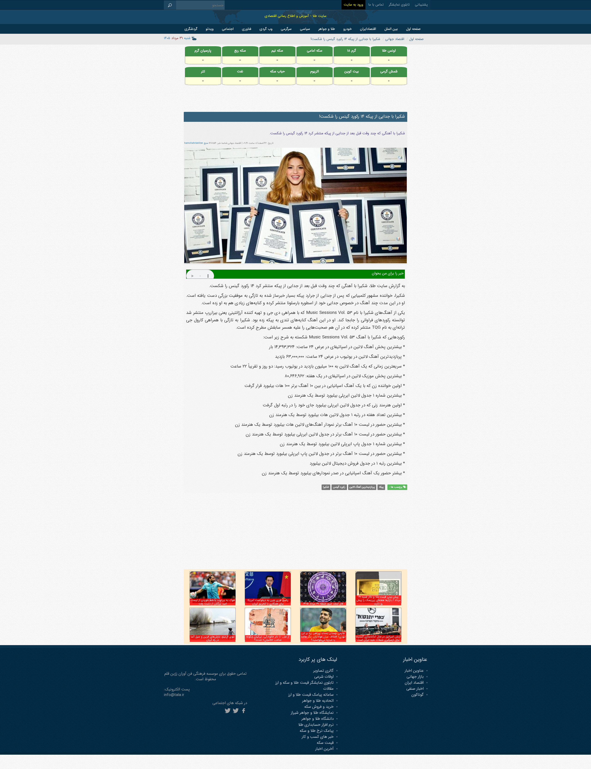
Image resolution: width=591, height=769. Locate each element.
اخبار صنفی (415, 689)
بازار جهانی (415, 677)
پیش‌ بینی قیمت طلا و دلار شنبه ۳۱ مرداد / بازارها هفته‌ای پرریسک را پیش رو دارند (378, 600)
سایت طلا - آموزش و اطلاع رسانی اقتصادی (295, 15)
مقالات (328, 689)
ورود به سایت (353, 4)
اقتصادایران (368, 29)
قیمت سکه (325, 743)
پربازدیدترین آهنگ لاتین (362, 487)
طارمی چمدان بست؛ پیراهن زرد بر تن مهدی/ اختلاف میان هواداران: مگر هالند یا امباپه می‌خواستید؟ (323, 636)
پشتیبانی (421, 4)
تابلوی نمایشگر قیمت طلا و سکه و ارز (304, 683)
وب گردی (265, 29)
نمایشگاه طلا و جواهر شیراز (312, 713)
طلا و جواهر (326, 29)
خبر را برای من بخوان (388, 273)
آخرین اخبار (324, 749)
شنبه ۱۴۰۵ (177, 38)
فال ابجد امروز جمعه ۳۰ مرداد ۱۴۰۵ (323, 603)
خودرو (347, 29)
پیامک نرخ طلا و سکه (317, 731)
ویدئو (210, 29)
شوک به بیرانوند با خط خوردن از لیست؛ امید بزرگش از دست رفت (212, 602)
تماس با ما (376, 4)
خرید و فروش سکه (319, 707)
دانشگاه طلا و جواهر (318, 719)
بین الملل (391, 29)
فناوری (246, 29)
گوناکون (417, 695)
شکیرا (326, 487)
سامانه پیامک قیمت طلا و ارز (311, 695)
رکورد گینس (339, 487)
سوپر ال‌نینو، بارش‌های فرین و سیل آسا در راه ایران (213, 638)
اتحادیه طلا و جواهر (318, 701)
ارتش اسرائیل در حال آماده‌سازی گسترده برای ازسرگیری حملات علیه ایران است (378, 638)
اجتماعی (228, 29)
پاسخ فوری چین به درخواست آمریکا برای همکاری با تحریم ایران (267, 602)
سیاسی (305, 29)
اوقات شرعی (324, 677)
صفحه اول (413, 29)
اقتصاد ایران (414, 683)
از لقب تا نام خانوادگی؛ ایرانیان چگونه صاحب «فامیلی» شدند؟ (267, 638)
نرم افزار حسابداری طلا (316, 725)
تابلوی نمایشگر (399, 4)
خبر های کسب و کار (318, 737)
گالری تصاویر (323, 671)
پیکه (381, 487)
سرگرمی (286, 29)
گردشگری (190, 29)
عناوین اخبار (414, 671)
